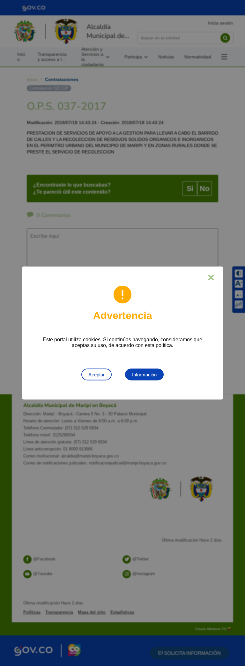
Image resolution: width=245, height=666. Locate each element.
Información (144, 374)
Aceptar (96, 374)
